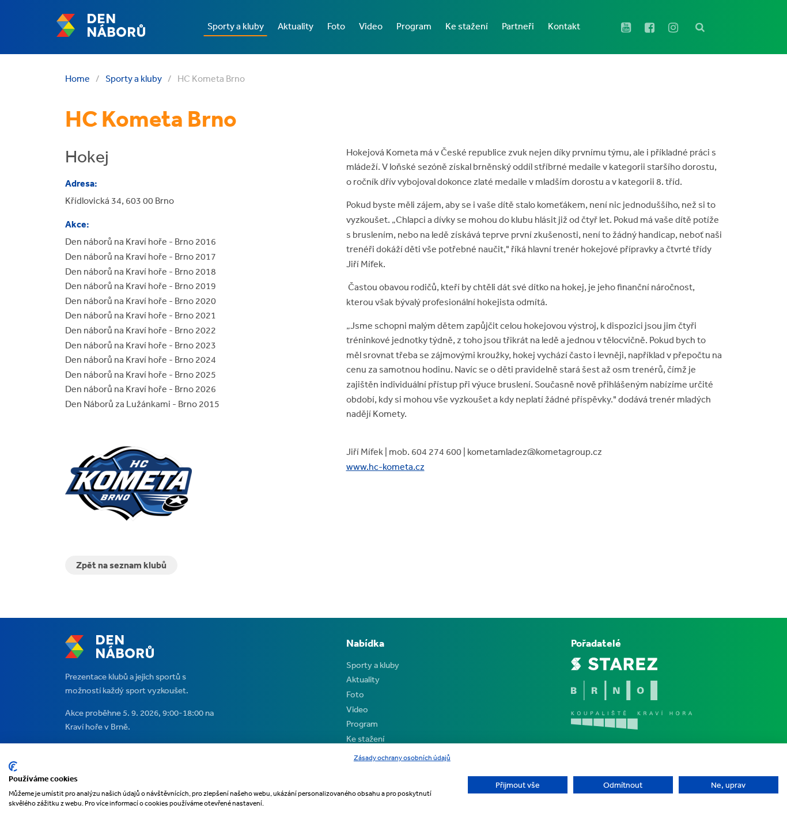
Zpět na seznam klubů (121, 565)
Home (77, 78)
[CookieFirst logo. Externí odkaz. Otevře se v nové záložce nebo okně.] (13, 766)
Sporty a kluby (133, 78)
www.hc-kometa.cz (385, 466)
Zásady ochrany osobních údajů (402, 757)
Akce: (77, 224)
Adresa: (81, 183)
